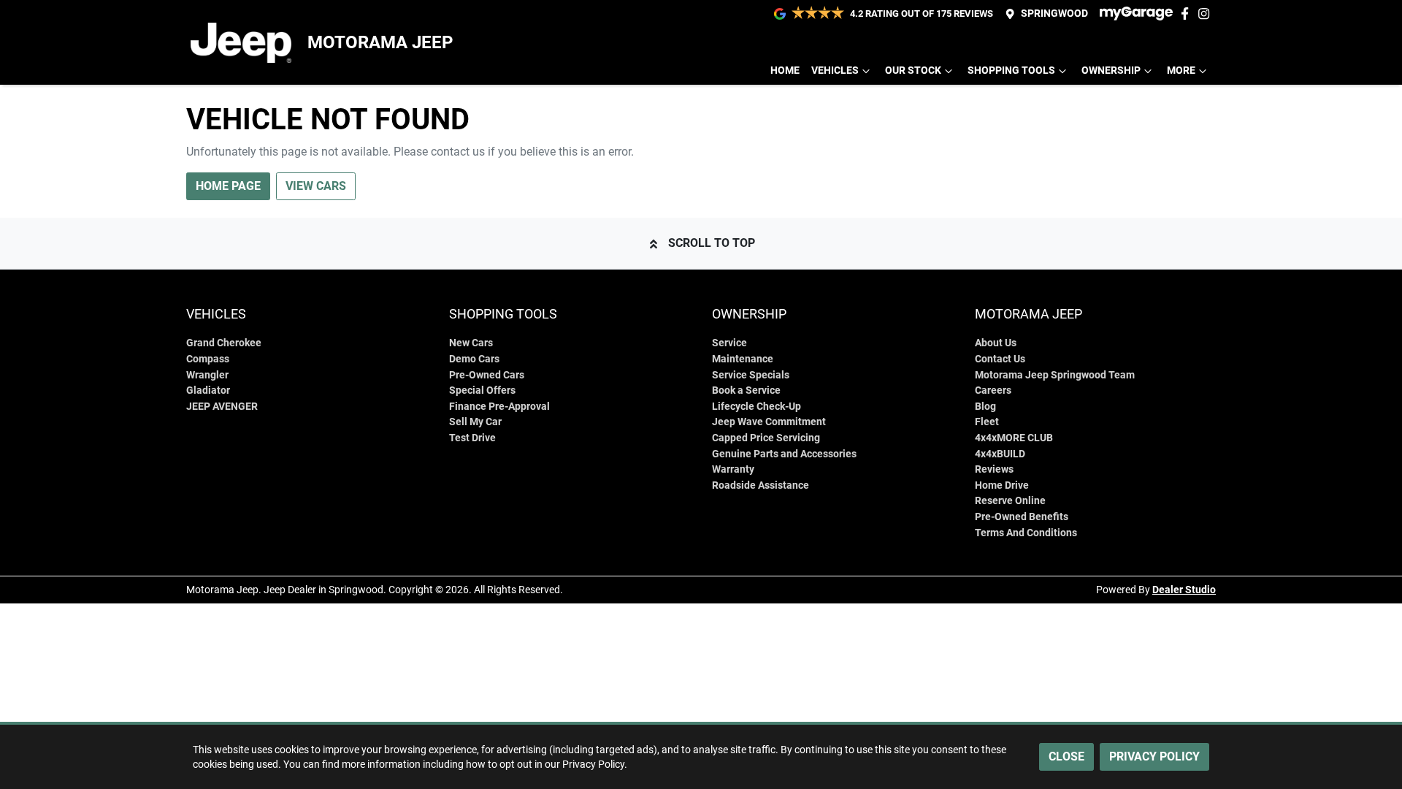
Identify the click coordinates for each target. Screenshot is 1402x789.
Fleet (987, 422)
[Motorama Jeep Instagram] (1207, 13)
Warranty (733, 469)
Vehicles (835, 70)
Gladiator (208, 390)
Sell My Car (475, 422)
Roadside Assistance (760, 485)
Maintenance (742, 359)
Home (785, 70)
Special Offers (482, 390)
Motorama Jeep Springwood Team (1055, 375)
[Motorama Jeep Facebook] (1188, 13)
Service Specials (750, 375)
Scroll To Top (711, 243)
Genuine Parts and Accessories (784, 454)
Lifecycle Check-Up (756, 406)
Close (1066, 756)
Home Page (228, 186)
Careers (993, 390)
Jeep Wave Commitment (769, 422)
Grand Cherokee (223, 343)
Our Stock (913, 70)
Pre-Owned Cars (486, 375)
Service (729, 343)
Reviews (994, 469)
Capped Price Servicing (766, 438)
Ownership (1111, 70)
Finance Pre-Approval (499, 406)
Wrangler (207, 375)
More (1181, 70)
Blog (985, 406)
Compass (207, 359)
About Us (995, 343)
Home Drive (1002, 485)
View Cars (316, 186)
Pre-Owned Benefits (1021, 517)
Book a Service (746, 390)
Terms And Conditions (1026, 533)
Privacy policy (1154, 756)
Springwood (1054, 13)
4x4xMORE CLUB (1014, 438)
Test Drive (472, 438)
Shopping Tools (1011, 70)
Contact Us (1000, 359)
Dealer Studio (1184, 589)
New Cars (471, 343)
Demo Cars (474, 359)
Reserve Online (1010, 501)
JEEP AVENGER (222, 406)
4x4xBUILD (1000, 454)
